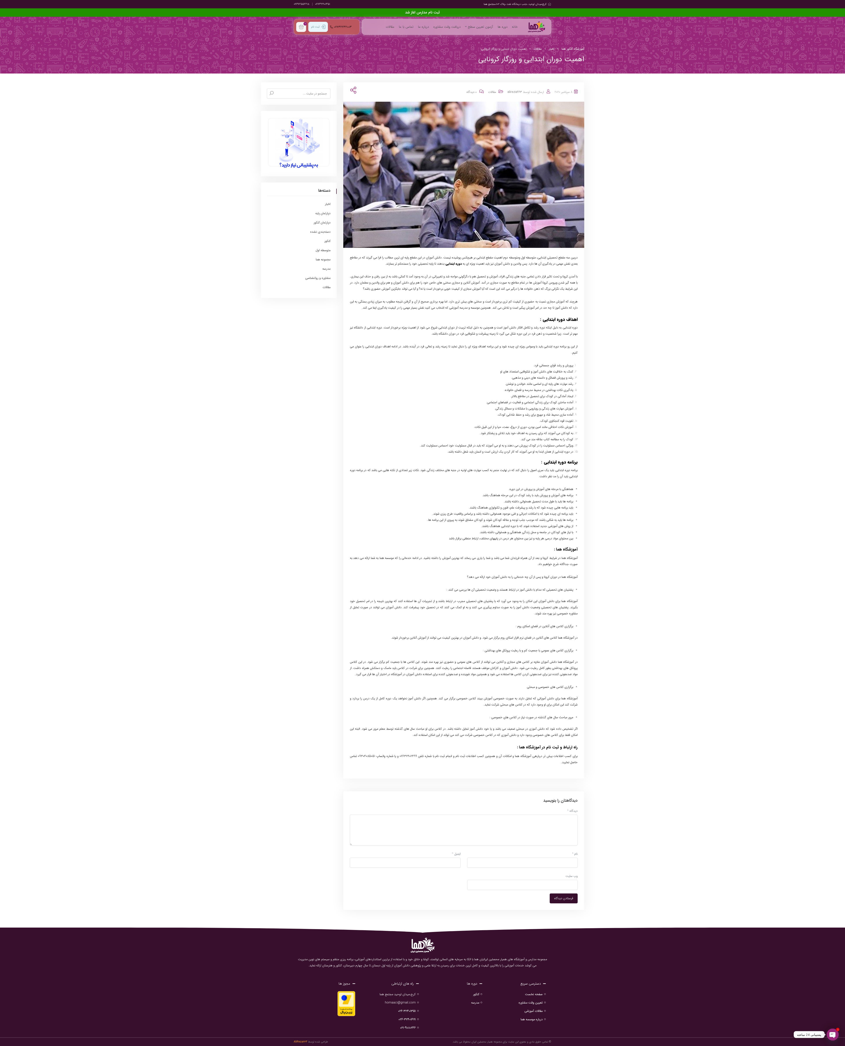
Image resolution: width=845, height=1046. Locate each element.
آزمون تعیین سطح (480, 26)
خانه (515, 26)
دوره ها (502, 26)
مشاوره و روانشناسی (318, 278)
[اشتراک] (352, 90)
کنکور (327, 241)
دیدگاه (572, 810)
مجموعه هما (323, 259)
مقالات (390, 26)
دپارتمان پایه (323, 213)
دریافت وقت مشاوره (447, 26)
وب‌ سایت (572, 876)
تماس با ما (406, 26)
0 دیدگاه (472, 92)
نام (575, 853)
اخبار (328, 204)
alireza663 (514, 92)
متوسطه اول (323, 250)
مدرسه (326, 268)
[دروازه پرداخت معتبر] (346, 1003)
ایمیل (456, 853)
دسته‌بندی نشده (320, 231)
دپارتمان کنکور (322, 222)
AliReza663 (300, 1042)
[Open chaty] (833, 1034)
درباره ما (423, 26)
